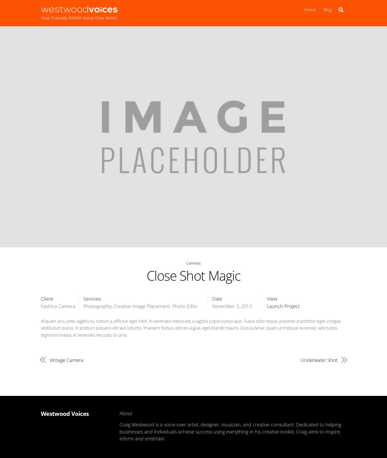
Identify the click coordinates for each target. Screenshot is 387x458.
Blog (328, 10)
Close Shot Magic (193, 276)
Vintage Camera (66, 360)
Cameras (193, 263)
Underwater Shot (319, 360)
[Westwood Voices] (79, 10)
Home (310, 10)
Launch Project (283, 306)
